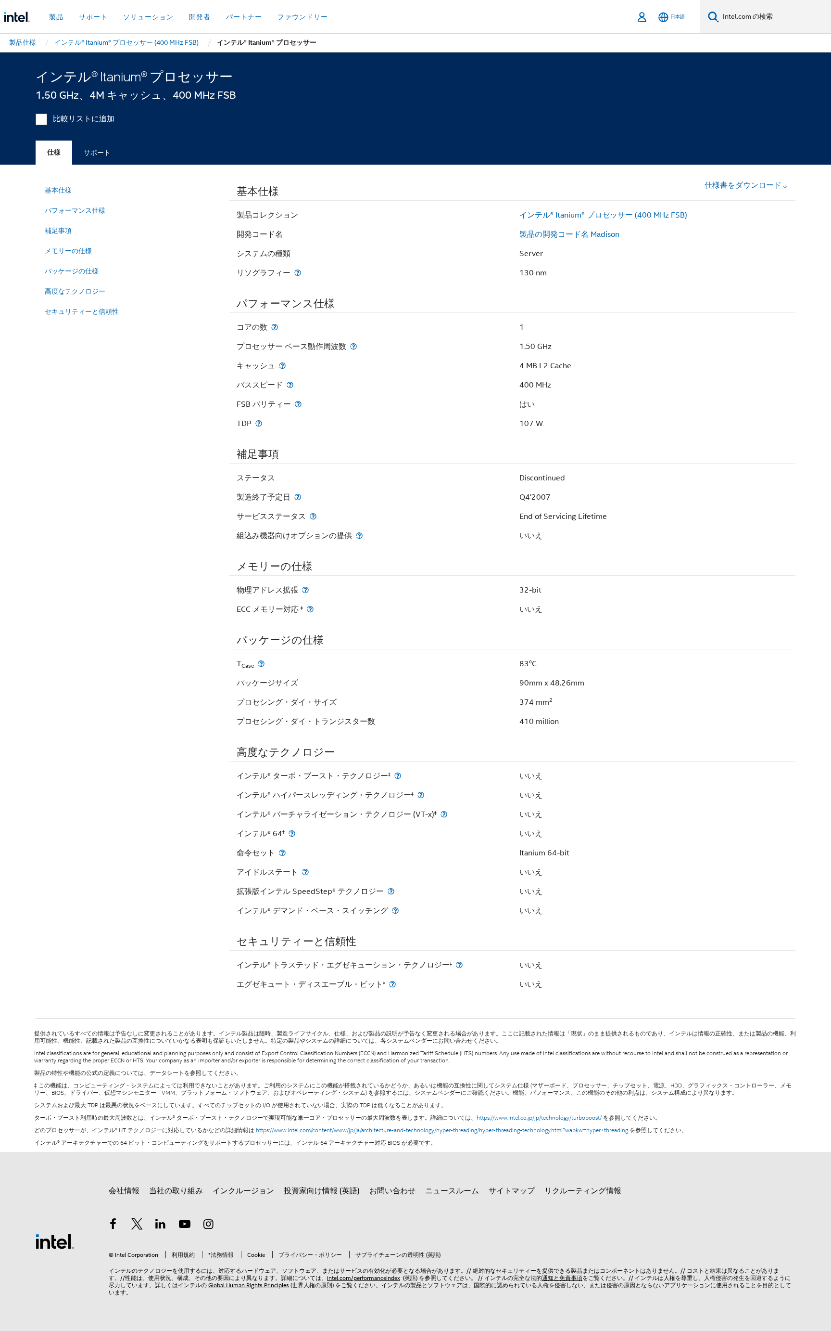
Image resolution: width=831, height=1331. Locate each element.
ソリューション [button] (148, 17)
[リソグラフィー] (297, 273)
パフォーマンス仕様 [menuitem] (75, 210)
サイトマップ (512, 1191)
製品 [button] (56, 17)
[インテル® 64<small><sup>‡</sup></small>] (292, 833)
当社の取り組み (176, 1191)
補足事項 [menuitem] (58, 230)
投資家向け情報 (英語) (322, 1191)
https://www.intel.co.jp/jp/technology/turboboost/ (539, 1118)
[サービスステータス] (313, 516)
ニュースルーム (452, 1191)
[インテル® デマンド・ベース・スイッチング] (395, 910)
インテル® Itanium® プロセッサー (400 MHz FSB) (603, 215)
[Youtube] (184, 1225)
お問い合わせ (392, 1191)
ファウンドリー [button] (302, 17)
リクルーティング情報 (582, 1191)
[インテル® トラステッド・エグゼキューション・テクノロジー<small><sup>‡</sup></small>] (459, 965)
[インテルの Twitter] (137, 1225)
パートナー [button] (244, 17)
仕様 (54, 152)
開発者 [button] (200, 17)
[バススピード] (290, 385)
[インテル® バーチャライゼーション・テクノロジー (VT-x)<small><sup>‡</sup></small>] (444, 814)
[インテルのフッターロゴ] (55, 1241)
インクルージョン (243, 1191)
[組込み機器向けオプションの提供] (359, 535)
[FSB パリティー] (298, 404)
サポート (97, 152)
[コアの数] (274, 327)
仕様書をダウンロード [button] (743, 185)
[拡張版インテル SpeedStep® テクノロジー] (391, 891)
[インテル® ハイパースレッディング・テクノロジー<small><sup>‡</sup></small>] (421, 795)
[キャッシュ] (282, 366)
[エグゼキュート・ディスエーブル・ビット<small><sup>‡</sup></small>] (392, 984)
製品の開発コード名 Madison (569, 234)
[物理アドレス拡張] (305, 590)
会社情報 (124, 1191)
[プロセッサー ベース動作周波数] (353, 346)
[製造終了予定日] (297, 497)
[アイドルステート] (305, 872)
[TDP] (258, 423)
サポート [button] (93, 17)
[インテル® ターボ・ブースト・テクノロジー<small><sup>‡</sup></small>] (397, 776)
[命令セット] (282, 853)
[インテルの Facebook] (113, 1225)
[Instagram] (208, 1225)
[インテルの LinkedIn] (160, 1225)
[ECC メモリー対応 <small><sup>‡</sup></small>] (310, 609)
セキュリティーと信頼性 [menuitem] (82, 311)
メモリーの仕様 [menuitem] (68, 250)
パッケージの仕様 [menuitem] (72, 271)
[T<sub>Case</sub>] (261, 663)
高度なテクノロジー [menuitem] (75, 291)
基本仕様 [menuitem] (58, 190)
